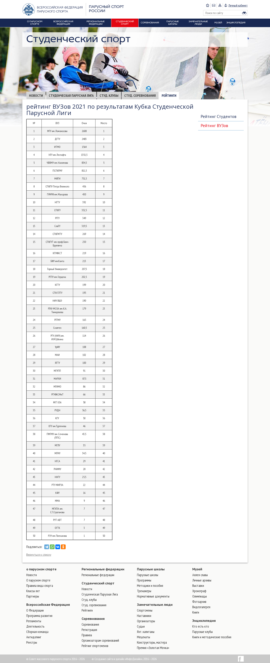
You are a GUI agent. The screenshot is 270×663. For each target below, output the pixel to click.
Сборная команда (37, 631)
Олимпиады (199, 596)
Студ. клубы (109, 95)
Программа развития (39, 615)
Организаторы (146, 621)
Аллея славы (200, 575)
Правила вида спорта (39, 585)
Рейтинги (169, 95)
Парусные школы (151, 569)
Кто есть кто (200, 626)
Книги (195, 612)
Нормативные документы (153, 596)
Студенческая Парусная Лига (71, 95)
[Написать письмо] (214, 5)
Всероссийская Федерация (48, 605)
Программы (144, 580)
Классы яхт (33, 591)
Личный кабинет (238, 5)
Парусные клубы (202, 631)
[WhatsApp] (52, 546)
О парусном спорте (38, 580)
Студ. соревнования (140, 95)
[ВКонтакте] (57, 546)
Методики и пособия (150, 585)
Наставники (144, 615)
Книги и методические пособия (211, 637)
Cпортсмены (144, 610)
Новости (36, 95)
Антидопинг (33, 637)
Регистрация (89, 629)
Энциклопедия (204, 621)
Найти (244, 12)
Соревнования (93, 619)
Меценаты (143, 637)
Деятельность (35, 626)
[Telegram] (46, 546)
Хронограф (199, 591)
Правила (87, 635)
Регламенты (33, 621)
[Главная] (208, 5)
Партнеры (32, 596)
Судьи (141, 626)
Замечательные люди (155, 605)
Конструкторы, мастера (152, 642)
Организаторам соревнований (100, 640)
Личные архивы (201, 580)
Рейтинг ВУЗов (214, 125)
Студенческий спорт (98, 583)
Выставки (198, 585)
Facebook (241, 659)
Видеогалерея (201, 607)
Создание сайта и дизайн (109, 659)
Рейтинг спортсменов (95, 645)
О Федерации (35, 610)
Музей (197, 569)
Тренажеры (144, 591)
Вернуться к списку (38, 555)
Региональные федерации (103, 569)
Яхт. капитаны (145, 631)
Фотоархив (199, 601)
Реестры (31, 642)
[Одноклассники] (63, 546)
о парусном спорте (41, 569)
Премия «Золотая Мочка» (153, 647)
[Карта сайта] (220, 5)
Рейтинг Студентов (218, 116)
